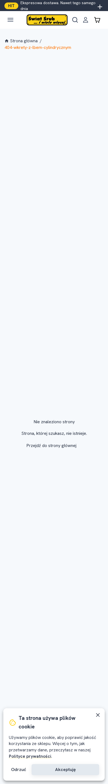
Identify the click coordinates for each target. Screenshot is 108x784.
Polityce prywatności (30, 756)
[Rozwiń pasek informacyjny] (100, 5)
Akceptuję (65, 769)
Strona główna (24, 41)
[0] (97, 20)
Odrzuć (18, 769)
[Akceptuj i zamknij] (97, 715)
